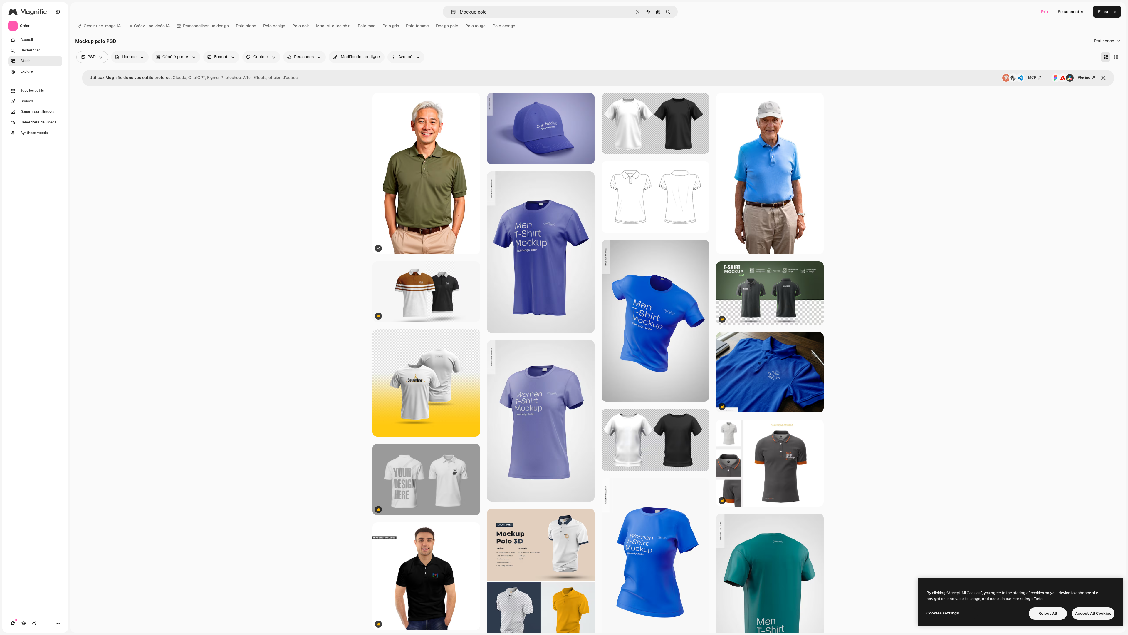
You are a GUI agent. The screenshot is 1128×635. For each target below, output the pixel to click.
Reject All (1047, 613)
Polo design (274, 26)
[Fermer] (1103, 77)
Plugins (1084, 77)
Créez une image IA (102, 26)
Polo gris (390, 26)
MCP (1032, 77)
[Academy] (23, 623)
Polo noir (300, 26)
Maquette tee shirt (333, 26)
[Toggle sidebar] (57, 11)
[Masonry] (1105, 57)
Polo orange (504, 26)
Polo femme (417, 26)
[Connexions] (13, 623)
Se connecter (1071, 11)
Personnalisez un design (206, 26)
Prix (1045, 11)
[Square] (1116, 57)
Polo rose (366, 26)
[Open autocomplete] (451, 12)
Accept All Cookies (1093, 613)
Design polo (447, 26)
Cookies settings (942, 613)
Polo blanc (246, 26)
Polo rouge (475, 26)
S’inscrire (1107, 11)
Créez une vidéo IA (152, 26)
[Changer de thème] (34, 623)
